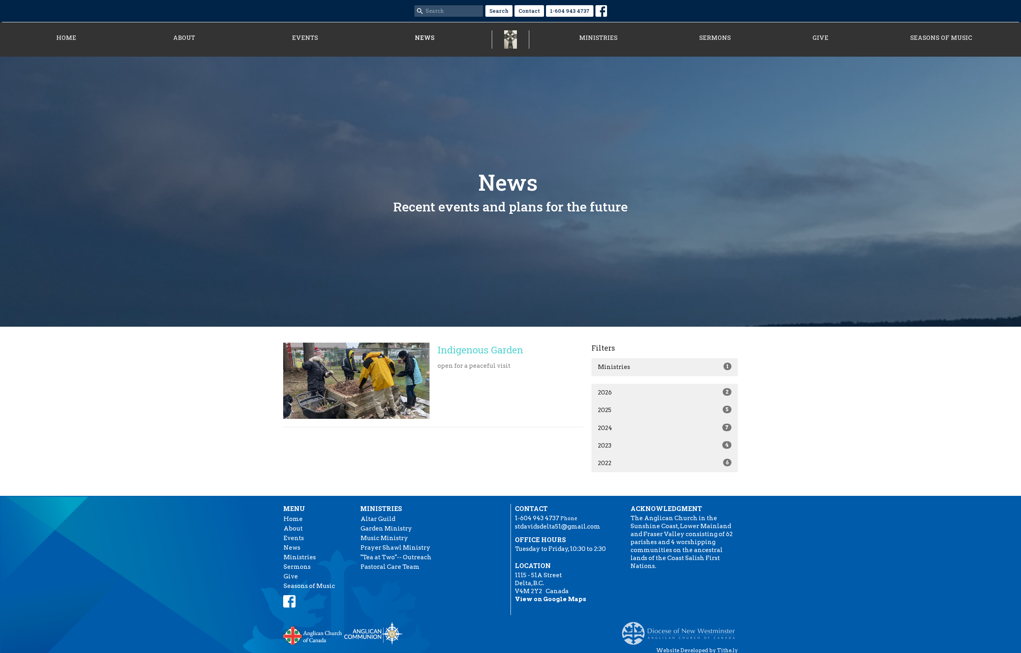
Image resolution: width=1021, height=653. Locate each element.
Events (305, 37)
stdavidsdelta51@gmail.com (557, 526)
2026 (663, 392)
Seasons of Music (941, 37)
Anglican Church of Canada (313, 635)
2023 (663, 445)
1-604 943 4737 (569, 10)
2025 (663, 410)
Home (66, 37)
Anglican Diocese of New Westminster (681, 629)
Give (820, 37)
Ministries (598, 37)
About (184, 37)
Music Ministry (384, 538)
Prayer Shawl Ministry (395, 547)
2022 (663, 463)
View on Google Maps (550, 599)
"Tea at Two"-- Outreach (396, 557)
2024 (663, 428)
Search (499, 10)
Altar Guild (378, 519)
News (424, 37)
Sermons (715, 37)
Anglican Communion (373, 633)
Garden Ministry (386, 528)
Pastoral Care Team (390, 566)
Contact (529, 10)
